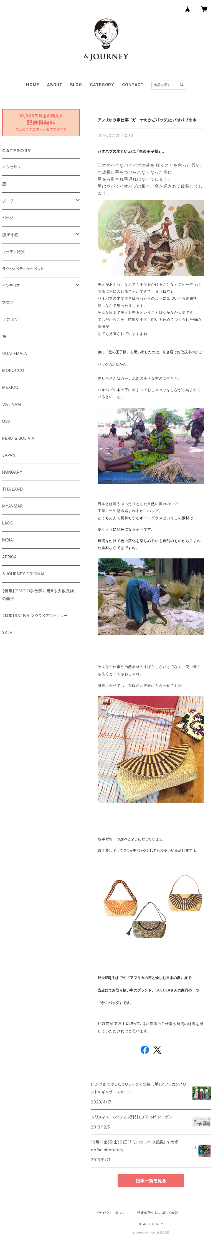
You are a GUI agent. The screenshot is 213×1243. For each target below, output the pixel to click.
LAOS (7, 523)
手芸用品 (10, 319)
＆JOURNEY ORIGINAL (23, 573)
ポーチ (8, 200)
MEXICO (10, 387)
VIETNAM (11, 404)
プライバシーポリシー (111, 1213)
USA (6, 421)
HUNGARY (12, 472)
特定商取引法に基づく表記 (158, 1213)
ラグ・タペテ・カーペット (23, 268)
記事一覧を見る (151, 1181)
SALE (7, 632)
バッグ (7, 217)
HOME (32, 84)
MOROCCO (13, 370)
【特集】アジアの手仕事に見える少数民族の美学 (38, 594)
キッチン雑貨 (13, 251)
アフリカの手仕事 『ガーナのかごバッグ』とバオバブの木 (147, 120)
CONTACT (133, 84)
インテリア (11, 285)
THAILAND (12, 489)
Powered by (144, 1233)
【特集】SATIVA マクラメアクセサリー (35, 615)
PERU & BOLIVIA (18, 438)
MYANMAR (12, 506)
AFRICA (9, 557)
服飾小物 (10, 234)
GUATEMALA (14, 353)
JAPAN (9, 455)
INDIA (7, 540)
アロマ (8, 302)
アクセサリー (13, 167)
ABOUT (54, 84)
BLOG (76, 84)
